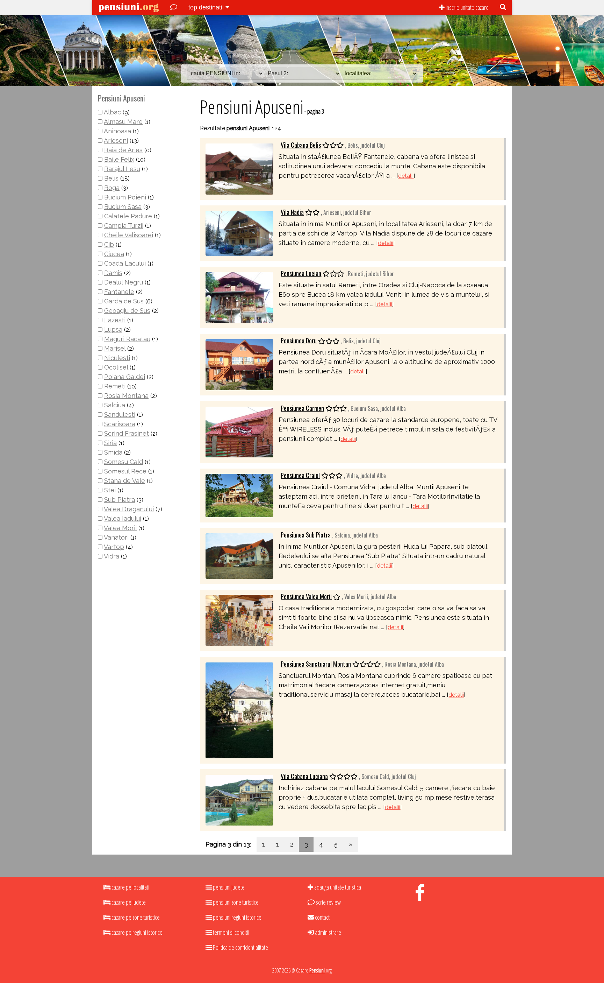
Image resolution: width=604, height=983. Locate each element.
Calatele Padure (128, 216)
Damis (113, 272)
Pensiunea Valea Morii (306, 596)
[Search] (503, 7)
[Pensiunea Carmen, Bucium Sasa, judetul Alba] (239, 431)
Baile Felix (119, 159)
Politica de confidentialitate (240, 947)
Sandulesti (119, 414)
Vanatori (116, 537)
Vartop (114, 546)
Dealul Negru (123, 282)
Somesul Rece (125, 471)
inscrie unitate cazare (467, 7)
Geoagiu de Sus (127, 310)
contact (322, 917)
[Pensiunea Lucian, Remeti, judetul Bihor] (239, 297)
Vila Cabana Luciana (304, 776)
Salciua (114, 405)
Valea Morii (120, 528)
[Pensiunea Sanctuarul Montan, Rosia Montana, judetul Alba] (239, 710)
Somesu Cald (123, 461)
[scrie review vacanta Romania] (174, 7)
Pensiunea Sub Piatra (306, 534)
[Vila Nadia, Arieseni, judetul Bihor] (239, 232)
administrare (327, 932)
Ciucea (114, 254)
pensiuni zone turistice (235, 902)
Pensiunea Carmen (302, 408)
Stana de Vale (124, 480)
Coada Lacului (125, 263)
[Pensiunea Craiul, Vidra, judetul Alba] (239, 494)
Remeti (114, 386)
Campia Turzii (123, 225)
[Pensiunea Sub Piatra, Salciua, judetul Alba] (239, 555)
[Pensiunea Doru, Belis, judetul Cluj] (239, 364)
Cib (109, 244)
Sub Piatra (119, 499)
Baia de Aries (123, 150)
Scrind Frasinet (126, 433)
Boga (112, 187)
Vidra (111, 556)
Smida (113, 452)
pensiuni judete (228, 887)
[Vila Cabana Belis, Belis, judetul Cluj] (239, 168)
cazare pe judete (128, 902)
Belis (111, 178)
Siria (110, 443)
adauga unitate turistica (337, 887)
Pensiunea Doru (299, 340)
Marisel (114, 348)
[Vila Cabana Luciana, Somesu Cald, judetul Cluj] (239, 799)
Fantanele (119, 291)
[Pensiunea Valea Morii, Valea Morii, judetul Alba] (239, 620)
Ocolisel (116, 367)
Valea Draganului (129, 509)
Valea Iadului (122, 518)
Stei (110, 490)
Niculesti (117, 357)
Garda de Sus (124, 301)
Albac (112, 112)
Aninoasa (117, 131)
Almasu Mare (123, 121)
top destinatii (206, 7)
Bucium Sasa (123, 206)
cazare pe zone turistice (135, 917)
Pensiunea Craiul (300, 475)
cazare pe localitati (129, 887)
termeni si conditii (230, 932)
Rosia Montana (126, 395)
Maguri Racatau (127, 339)
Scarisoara (119, 424)
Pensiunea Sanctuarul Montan (316, 663)
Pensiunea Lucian (301, 273)
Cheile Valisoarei (128, 235)
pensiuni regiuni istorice (236, 917)
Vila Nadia (292, 212)
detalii (406, 176)
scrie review (328, 902)
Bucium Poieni (125, 197)
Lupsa (113, 329)
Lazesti (114, 320)
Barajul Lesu (122, 169)
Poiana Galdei (124, 376)
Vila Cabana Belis (301, 144)
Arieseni (116, 140)
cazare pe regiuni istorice (136, 932)
